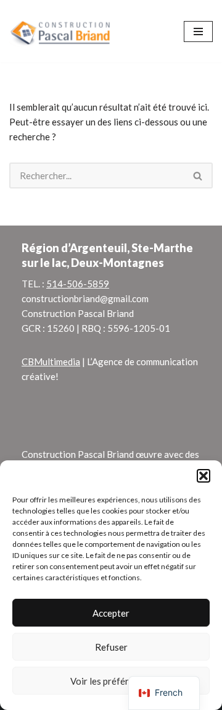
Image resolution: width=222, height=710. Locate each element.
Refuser (111, 647)
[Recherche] (198, 175)
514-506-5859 (77, 283)
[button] (203, 476)
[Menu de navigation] (198, 31)
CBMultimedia (51, 361)
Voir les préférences (111, 681)
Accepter (111, 613)
